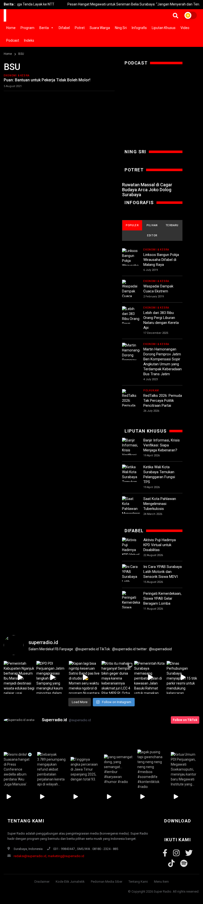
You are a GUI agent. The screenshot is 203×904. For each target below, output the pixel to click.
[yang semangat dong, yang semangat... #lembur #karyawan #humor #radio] (118, 769)
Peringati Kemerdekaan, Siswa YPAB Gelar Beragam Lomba (162, 598)
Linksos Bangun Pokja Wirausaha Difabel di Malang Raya (161, 259)
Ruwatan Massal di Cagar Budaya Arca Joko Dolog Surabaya (147, 189)
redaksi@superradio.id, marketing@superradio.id (49, 856)
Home (11, 28)
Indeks (29, 40)
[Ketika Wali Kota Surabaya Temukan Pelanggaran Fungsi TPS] (131, 479)
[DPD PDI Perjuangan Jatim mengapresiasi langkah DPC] (52, 677)
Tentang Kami (138, 881)
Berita (44, 28)
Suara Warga (100, 28)
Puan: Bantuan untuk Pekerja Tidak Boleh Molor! (47, 80)
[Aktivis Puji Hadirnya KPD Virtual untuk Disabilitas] (131, 552)
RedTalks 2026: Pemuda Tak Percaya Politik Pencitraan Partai (162, 400)
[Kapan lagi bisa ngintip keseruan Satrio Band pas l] (85, 677)
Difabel (64, 28)
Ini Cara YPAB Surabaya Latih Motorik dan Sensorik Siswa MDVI (162, 571)
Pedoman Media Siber (106, 881)
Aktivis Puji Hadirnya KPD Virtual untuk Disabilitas (159, 545)
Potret (80, 28)
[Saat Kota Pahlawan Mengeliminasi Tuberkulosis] (131, 508)
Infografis (139, 28)
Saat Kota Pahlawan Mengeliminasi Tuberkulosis (159, 504)
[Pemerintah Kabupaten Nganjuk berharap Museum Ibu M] (20, 677)
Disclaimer (42, 881)
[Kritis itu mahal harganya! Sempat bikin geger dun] (118, 677)
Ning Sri (121, 28)
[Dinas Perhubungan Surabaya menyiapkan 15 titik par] (183, 677)
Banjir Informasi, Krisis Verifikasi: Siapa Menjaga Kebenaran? (161, 445)
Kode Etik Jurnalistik (70, 881)
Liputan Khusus (164, 28)
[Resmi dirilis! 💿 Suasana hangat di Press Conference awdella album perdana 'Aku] (18, 769)
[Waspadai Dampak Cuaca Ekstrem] (131, 292)
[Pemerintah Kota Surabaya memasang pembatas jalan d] (150, 677)
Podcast (12, 40)
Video (184, 28)
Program (27, 28)
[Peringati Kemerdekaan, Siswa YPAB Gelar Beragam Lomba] (131, 608)
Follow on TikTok (185, 720)
